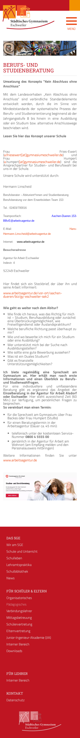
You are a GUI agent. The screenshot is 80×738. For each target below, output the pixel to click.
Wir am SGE (14, 544)
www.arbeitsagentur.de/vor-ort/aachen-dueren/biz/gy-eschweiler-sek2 (32, 294)
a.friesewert (12, 154)
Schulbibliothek (17, 571)
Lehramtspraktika (19, 564)
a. (5, 161)
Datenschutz (15, 700)
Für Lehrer (17, 673)
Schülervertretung (19, 624)
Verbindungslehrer (19, 610)
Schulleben (14, 558)
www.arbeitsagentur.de (20, 460)
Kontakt (14, 693)
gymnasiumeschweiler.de (44, 154)
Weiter (70, 52)
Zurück (9, 52)
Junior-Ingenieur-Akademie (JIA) (28, 637)
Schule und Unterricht (22, 551)
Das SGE (13, 538)
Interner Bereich (17, 644)
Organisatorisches (19, 597)
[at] (23, 154)
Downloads (14, 650)
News (10, 578)
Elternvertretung (18, 630)
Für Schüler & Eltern (26, 591)
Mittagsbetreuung (19, 617)
